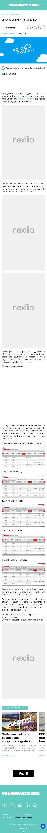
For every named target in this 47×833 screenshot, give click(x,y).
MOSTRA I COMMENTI (24, 773)
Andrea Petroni (8, 34)
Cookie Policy (8, 818)
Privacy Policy (25, 814)
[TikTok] (26, 804)
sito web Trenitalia (26, 98)
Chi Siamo (6, 814)
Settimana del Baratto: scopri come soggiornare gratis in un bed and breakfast (19, 737)
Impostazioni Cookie (23, 818)
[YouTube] (18, 804)
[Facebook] (3, 804)
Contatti (15, 814)
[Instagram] (11, 804)
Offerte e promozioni (11, 15)
